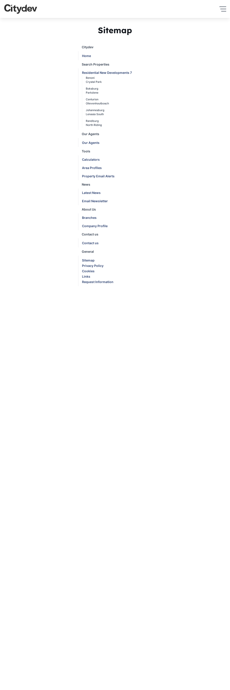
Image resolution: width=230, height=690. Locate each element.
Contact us (90, 243)
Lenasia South (95, 114)
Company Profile (95, 226)
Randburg (92, 121)
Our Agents (91, 143)
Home (86, 56)
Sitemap (88, 260)
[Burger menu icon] (222, 9)
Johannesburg (95, 110)
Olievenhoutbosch (97, 103)
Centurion (92, 99)
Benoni (90, 77)
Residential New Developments (107, 73)
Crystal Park (94, 82)
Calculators (91, 159)
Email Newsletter (95, 201)
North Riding (94, 125)
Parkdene (92, 92)
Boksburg (92, 88)
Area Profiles (92, 168)
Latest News (91, 193)
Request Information (97, 282)
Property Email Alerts (98, 176)
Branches (89, 218)
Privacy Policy (93, 266)
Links (86, 276)
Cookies (88, 271)
